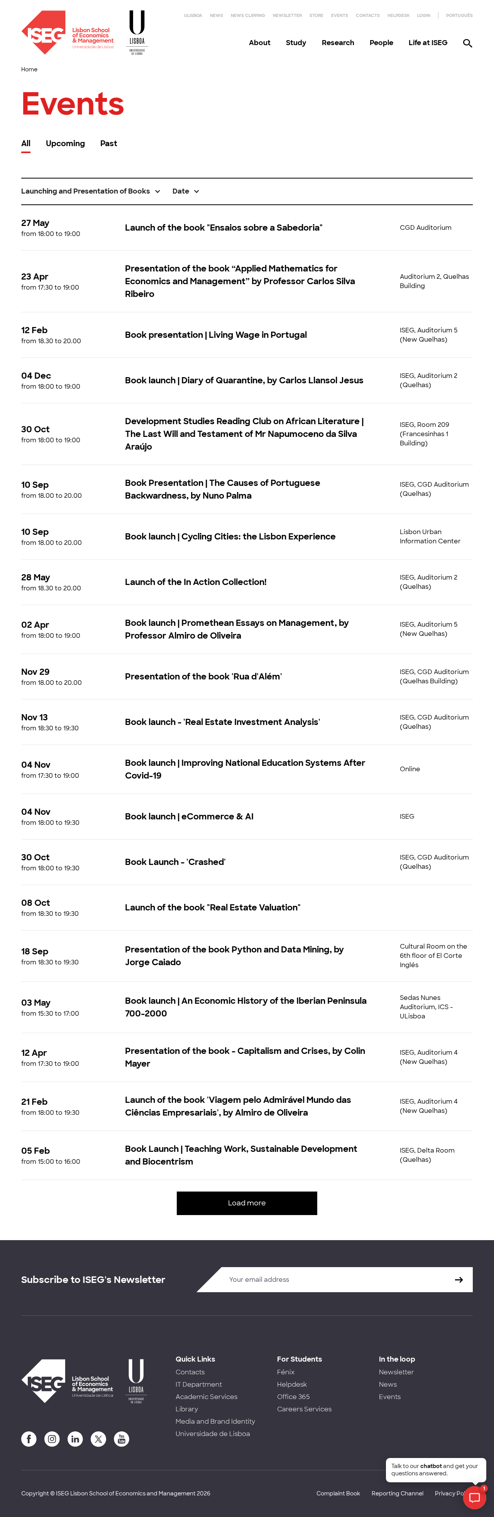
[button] (91, 191)
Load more (247, 1203)
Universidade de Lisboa (213, 1434)
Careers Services (304, 1409)
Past (108, 143)
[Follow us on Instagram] (52, 1439)
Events (339, 15)
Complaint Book (338, 1493)
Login (423, 15)
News (216, 15)
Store (316, 15)
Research (338, 42)
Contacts (368, 15)
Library (187, 1409)
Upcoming (65, 143)
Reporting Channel (397, 1493)
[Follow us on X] (98, 1439)
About (260, 42)
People (381, 42)
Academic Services (206, 1397)
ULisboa (193, 15)
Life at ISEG (428, 42)
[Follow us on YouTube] (121, 1439)
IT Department (199, 1384)
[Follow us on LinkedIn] (75, 1439)
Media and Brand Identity (215, 1422)
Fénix (285, 1372)
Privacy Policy (454, 1493)
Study (296, 42)
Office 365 (293, 1397)
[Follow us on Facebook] (29, 1439)
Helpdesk (398, 15)
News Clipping (248, 15)
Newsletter (287, 15)
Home (29, 69)
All (25, 143)
